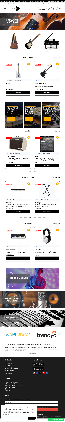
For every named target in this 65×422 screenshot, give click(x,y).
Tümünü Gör (56, 58)
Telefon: (7, 382)
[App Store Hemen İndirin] (45, 369)
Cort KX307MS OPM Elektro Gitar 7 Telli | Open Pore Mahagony (17, 85)
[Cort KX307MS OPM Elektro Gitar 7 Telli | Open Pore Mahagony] (18, 70)
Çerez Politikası (9, 373)
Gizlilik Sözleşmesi (9, 367)
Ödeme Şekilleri (9, 363)
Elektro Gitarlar (28, 58)
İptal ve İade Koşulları (10, 372)
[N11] (47, 334)
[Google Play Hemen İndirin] (45, 364)
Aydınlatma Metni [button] (48, 407)
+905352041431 (10, 4)
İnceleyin (10, 119)
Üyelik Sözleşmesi (9, 370)
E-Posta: (7, 384)
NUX (7, 203)
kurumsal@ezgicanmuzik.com (51, 4)
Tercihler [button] (24, 418)
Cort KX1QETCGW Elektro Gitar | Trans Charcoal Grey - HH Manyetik (45, 85)
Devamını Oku (32, 353)
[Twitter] (40, 372)
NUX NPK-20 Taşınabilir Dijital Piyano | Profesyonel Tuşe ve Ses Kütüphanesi (16, 205)
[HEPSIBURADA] (18, 334)
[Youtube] (44, 372)
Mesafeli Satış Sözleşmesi (11, 368)
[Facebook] (37, 372)
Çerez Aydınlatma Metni (28, 412)
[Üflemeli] (32, 21)
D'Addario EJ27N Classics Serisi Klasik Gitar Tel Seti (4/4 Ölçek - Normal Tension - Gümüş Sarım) (46, 251)
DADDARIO (38, 249)
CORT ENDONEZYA (11, 83)
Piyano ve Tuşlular (28, 177)
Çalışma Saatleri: (9, 389)
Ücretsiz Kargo (38, 64)
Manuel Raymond (11, 249)
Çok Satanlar (27, 224)
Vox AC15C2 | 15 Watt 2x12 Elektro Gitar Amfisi (16, 159)
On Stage (38, 203)
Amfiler (27, 131)
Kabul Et (32, 418)
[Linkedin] (47, 372)
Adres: (6, 385)
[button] (5, 8)
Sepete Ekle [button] (18, 92)
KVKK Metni (8, 365)
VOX (7, 156)
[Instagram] (34, 372)
